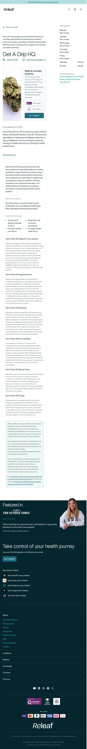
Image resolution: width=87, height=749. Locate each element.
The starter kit (8, 624)
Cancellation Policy (69, 736)
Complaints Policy (55, 736)
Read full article (9, 519)
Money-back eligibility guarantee (49, 2)
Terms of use (16, 736)
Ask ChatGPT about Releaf (19, 575)
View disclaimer (9, 155)
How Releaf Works (10, 620)
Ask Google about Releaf (18, 590)
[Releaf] (9, 9)
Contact (6, 647)
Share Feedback (9, 643)
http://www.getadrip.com (37, 60)
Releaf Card (7, 631)
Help (5, 639)
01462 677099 (12, 60)
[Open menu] (80, 9)
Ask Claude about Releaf (18, 580)
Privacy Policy (26, 736)
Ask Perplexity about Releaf (19, 585)
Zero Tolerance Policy (40, 736)
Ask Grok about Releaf (17, 595)
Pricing (5, 627)
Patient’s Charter (9, 635)
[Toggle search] (69, 9)
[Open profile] (74, 9)
